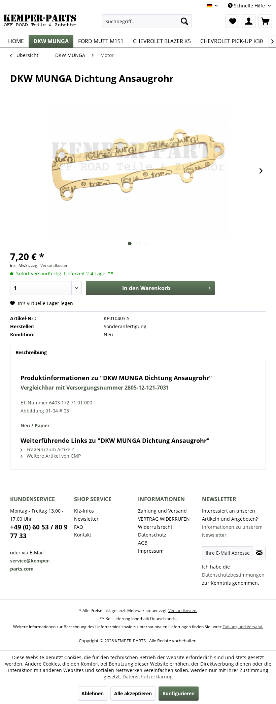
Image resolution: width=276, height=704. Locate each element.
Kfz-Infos (84, 511)
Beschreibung (31, 352)
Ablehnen (92, 693)
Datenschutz (152, 534)
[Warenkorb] (265, 21)
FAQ (78, 527)
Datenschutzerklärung (148, 676)
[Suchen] (184, 21)
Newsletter (86, 519)
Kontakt (82, 534)
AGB (142, 543)
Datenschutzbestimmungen (233, 575)
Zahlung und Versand (162, 511)
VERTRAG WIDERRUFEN (164, 519)
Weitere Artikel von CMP (53, 456)
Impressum (151, 551)
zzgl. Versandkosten (49, 265)
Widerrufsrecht (155, 527)
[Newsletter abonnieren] (259, 552)
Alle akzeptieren (133, 693)
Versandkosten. (182, 610)
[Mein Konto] (248, 21)
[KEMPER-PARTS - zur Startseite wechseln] (41, 22)
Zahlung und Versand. (242, 627)
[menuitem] (147, 21)
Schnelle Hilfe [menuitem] (249, 5)
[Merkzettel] (232, 21)
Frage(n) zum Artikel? (49, 449)
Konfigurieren (179, 693)
